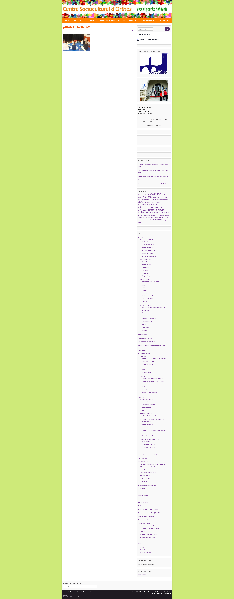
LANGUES (143, 285)
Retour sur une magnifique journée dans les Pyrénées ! (153, 184)
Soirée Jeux (145, 301)
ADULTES (83, 20)
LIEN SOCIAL (144, 293)
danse (151, 212)
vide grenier (166, 220)
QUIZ (139, 544)
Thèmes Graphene (78, 596)
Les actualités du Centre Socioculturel (149, 492)
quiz (162, 217)
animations (163, 197)
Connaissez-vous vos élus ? (148, 537)
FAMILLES (120, 20)
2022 (148, 194)
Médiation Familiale (147, 253)
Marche (144, 324)
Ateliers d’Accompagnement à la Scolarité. (154, 430)
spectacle (147, 220)
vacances (159, 220)
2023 (153, 194)
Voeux (139, 222)
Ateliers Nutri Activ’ (147, 247)
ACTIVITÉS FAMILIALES (147, 399)
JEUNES (142, 376)
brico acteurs (148, 202)
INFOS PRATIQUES (69, 20)
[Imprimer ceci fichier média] (132, 30)
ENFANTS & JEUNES (107, 20)
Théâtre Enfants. (147, 433)
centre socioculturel (156, 202)
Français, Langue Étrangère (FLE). (161, 593)
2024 (159, 194)
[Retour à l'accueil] (117, 9)
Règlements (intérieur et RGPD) (149, 534)
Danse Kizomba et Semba (151, 592)
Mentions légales (143, 495)
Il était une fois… (145, 540)
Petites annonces (143, 506)
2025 (145, 197)
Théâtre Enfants (146, 372)
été (142, 222)
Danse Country (146, 315)
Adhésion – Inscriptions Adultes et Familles (152, 464)
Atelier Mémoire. (143, 334)
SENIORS (93, 20)
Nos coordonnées (145, 475)
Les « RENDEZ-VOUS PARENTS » (149, 439)
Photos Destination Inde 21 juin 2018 (149, 513)
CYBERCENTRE (133, 20)
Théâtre (152, 220)
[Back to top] (230, 595)
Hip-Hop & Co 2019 (143, 458)
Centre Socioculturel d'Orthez (150, 206)
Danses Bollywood (147, 367)
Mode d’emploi (142, 574)
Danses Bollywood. (147, 321)
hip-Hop (148, 215)
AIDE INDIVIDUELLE (146, 414)
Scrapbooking (146, 276)
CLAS (147, 212)
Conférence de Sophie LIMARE (147, 341)
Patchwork (145, 270)
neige (143, 217)
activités (156, 197)
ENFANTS (143, 356)
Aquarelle (144, 261)
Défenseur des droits (148, 244)
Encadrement (146, 267)
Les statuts (143, 531)
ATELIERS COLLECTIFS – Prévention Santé (152, 419)
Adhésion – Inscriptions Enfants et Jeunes (152, 467)
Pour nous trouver (145, 478)
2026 (150, 197)
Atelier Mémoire (146, 242)
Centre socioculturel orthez (151, 211)
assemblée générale (146, 199)
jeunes (156, 215)
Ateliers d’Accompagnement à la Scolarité (154, 358)
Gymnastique (146, 310)
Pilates (144, 313)
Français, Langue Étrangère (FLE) (147, 454)
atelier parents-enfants (162, 199)
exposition (156, 212)
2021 (145, 194)
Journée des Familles (148, 401)
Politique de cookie (143, 520)
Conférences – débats (148, 444)
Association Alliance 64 (148, 250)
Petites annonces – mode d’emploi (148, 509)
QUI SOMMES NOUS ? (149, 20)
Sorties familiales (146, 407)
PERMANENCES (144, 330)
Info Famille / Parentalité (149, 256)
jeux (161, 215)
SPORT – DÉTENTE (146, 305)
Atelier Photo (146, 273)
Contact (142, 469)
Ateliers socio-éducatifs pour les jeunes (153, 381)
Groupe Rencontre (147, 298)
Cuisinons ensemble (147, 296)
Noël (146, 217)
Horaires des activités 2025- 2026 (149, 472)
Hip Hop (152, 215)
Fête (145, 215)
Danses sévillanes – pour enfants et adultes (154, 307)
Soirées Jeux (145, 327)
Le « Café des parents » (148, 447)
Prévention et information (149, 392)
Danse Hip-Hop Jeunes (148, 389)
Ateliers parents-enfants (145, 338)
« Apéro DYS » (146, 450)
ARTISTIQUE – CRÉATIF (147, 259)
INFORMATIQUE (145, 279)
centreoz (67, 30)
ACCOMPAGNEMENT (146, 239)
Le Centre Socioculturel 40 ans (147, 485)
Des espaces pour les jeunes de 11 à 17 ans (154, 378)
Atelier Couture (146, 264)
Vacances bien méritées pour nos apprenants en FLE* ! (153, 176)
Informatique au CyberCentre (150, 281)
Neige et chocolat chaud (145, 499)
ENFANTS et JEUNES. (146, 428)
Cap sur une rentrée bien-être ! (147, 180)
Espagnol (144, 290)
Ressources (164, 20)
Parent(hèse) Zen (143, 502)
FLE (160, 212)
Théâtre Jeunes (146, 387)
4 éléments (141, 194)
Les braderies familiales (148, 404)
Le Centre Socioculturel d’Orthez (149, 528)
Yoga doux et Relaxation (149, 318)
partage (158, 217)
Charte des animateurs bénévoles (149, 525)
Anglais (144, 287)
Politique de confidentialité (146, 516)
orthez (154, 217)
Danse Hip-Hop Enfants (148, 361)
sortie (142, 220)
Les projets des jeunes (148, 384)
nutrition (150, 217)
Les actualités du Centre (145, 488)
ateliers (141, 202)
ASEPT (139, 199)
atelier (154, 199)
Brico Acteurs (146, 441)
